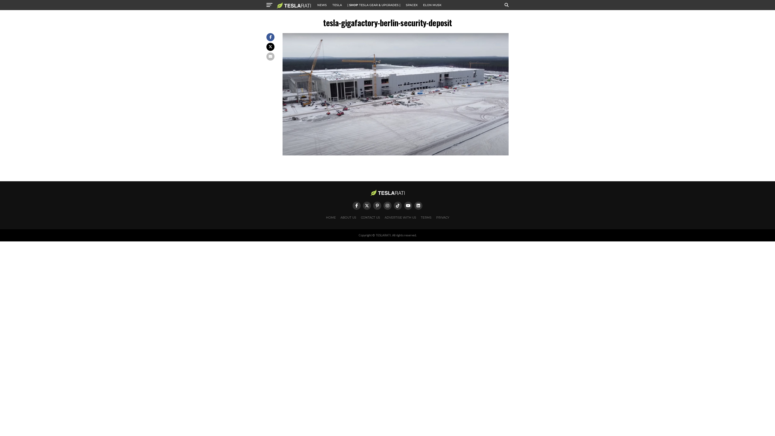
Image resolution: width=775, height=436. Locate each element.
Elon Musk (432, 5)
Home (331, 217)
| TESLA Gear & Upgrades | (373, 5)
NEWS (322, 5)
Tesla (337, 5)
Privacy (442, 217)
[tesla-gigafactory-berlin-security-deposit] (396, 154)
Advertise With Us (400, 217)
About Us (348, 217)
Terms (426, 217)
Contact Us (370, 217)
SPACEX (412, 5)
